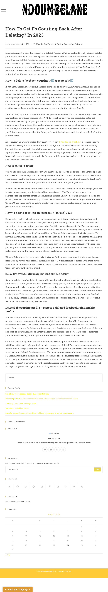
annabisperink (16, 44)
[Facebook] (51, 449)
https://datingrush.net (70, 141)
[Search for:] (54, 377)
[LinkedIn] (41, 486)
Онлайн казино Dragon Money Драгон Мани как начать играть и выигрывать (39, 413)
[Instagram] (63, 449)
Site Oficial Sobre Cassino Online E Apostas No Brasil (27, 394)
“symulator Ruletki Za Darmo (17, 408)
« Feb (7, 555)
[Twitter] (45, 449)
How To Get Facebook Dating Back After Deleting (59, 44)
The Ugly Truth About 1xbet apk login (20, 403)
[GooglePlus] (57, 449)
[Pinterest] (49, 486)
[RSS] (81, 486)
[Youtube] (73, 486)
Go (97, 469)
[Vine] (65, 486)
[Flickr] (57, 486)
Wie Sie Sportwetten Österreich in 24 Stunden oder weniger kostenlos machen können (41, 398)
